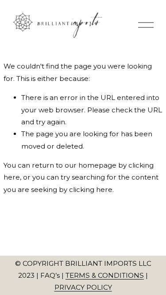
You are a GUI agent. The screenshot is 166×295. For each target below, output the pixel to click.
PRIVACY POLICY (83, 287)
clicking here (90, 189)
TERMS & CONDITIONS (105, 275)
